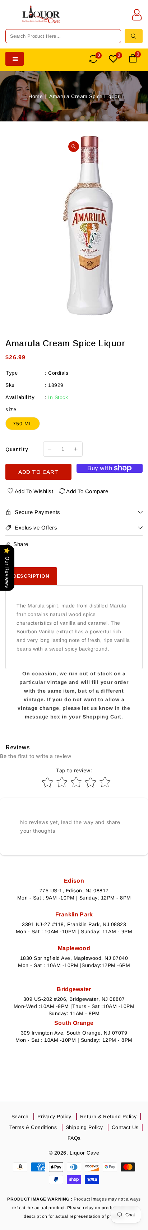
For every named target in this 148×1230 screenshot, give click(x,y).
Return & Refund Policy (108, 1116)
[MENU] (10, 19)
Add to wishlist (34, 491)
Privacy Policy (54, 1116)
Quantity (16, 449)
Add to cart (38, 472)
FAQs (74, 1138)
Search (20, 1116)
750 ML (22, 423)
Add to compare (87, 491)
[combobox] (63, 36)
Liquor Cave (85, 1153)
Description (31, 576)
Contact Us (125, 1127)
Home (35, 96)
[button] (10, 19)
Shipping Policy (84, 1127)
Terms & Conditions (33, 1127)
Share (20, 544)
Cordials (58, 373)
